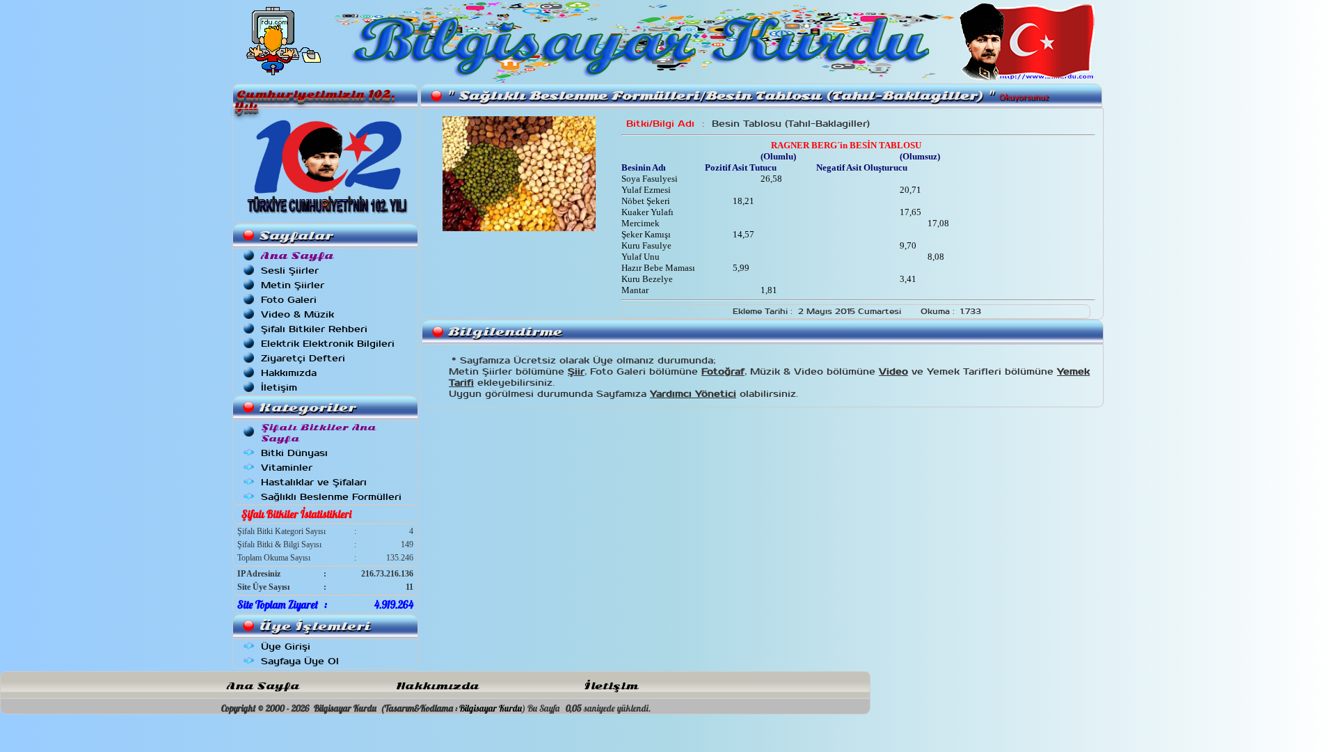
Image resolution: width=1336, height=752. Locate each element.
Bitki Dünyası (294, 453)
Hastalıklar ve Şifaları (314, 482)
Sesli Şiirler (290, 270)
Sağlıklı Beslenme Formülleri (331, 497)
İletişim (279, 387)
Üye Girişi (285, 646)
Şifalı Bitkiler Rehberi (314, 329)
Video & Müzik (297, 314)
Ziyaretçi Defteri (303, 358)
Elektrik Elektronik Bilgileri (328, 344)
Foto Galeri (289, 300)
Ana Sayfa (263, 686)
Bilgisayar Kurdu (490, 708)
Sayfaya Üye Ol (300, 661)
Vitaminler (286, 467)
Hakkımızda (289, 373)
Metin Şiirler (292, 285)
